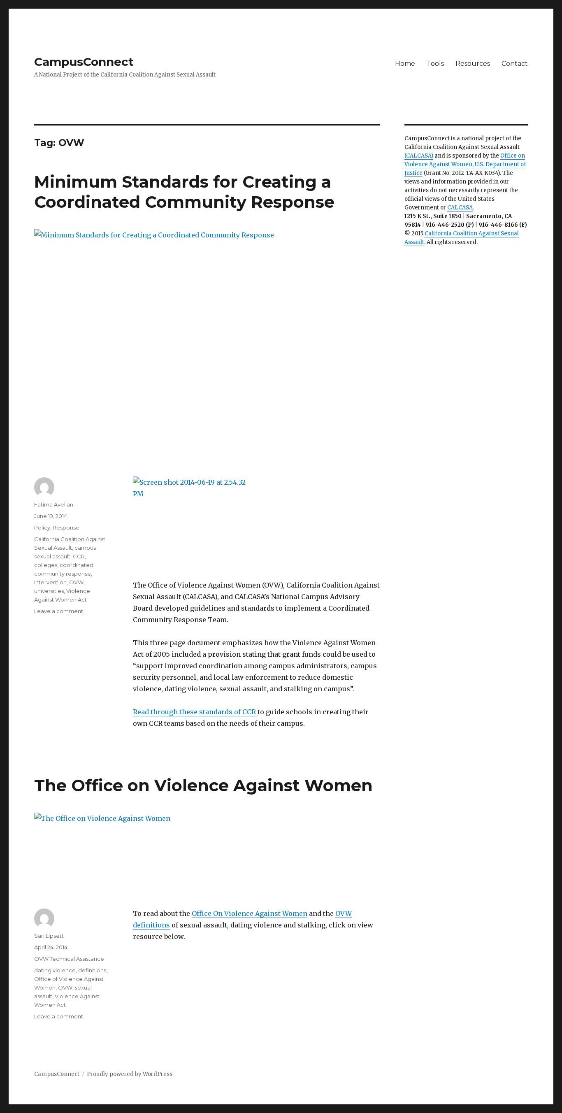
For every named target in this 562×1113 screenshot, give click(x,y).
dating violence (55, 970)
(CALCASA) (418, 155)
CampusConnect (84, 62)
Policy (42, 527)
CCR (79, 556)
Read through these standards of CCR (195, 712)
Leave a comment (58, 611)
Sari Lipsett (49, 935)
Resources (472, 63)
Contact (515, 63)
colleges (45, 565)
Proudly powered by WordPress (129, 1074)
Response (66, 527)
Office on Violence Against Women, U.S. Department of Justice (465, 164)
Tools (435, 63)
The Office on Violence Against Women (203, 785)
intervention (50, 582)
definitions (92, 970)
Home (405, 63)
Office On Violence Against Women (249, 913)
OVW (76, 582)
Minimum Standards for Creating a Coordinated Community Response (184, 192)
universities (49, 591)
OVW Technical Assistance (69, 958)
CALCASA (460, 207)
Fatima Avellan (53, 504)
